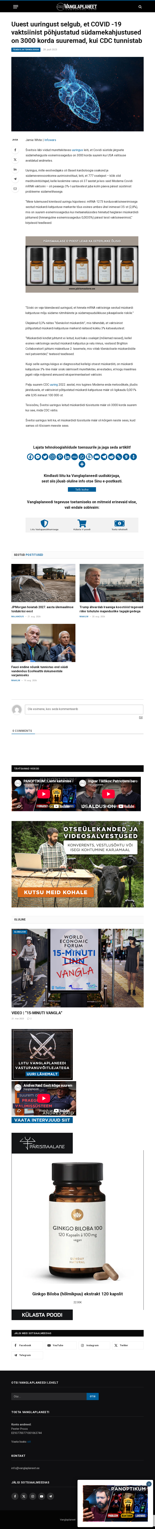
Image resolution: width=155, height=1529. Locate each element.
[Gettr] (133, 457)
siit (29, 1441)
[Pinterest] (60, 457)
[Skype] (89, 457)
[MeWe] (74, 457)
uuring (54, 384)
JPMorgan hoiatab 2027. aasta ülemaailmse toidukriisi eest (42, 609)
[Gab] (126, 457)
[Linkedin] (67, 457)
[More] (82, 464)
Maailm (84, 616)
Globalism (20, 932)
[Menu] (15, 6)
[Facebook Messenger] (37, 457)
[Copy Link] (118, 457)
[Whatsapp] (82, 457)
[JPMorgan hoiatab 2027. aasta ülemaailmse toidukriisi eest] (43, 583)
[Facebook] (15, 150)
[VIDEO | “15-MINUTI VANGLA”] (78, 968)
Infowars (50, 140)
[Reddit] (111, 457)
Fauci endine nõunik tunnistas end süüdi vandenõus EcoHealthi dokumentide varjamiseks (39, 671)
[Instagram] (52, 457)
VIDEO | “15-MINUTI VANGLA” (37, 1013)
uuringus (78, 150)
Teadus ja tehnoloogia (26, 50)
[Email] (15, 188)
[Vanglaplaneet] (77, 7)
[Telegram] (15, 179)
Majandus (17, 616)
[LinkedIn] (15, 169)
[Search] (140, 6)
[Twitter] (15, 159)
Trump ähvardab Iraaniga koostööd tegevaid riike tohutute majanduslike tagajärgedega (111, 609)
